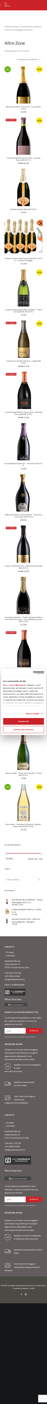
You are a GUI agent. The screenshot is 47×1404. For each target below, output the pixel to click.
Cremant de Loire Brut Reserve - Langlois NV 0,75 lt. (23, 362)
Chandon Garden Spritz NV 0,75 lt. (23, 209)
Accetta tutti (23, 721)
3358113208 (7, 6)
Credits (32, 1288)
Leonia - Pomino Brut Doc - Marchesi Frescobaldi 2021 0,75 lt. (23, 567)
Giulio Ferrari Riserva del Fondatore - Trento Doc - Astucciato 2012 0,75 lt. (23, 516)
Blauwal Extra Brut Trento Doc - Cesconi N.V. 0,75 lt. (23, 108)
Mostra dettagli (32, 713)
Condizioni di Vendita (20, 1288)
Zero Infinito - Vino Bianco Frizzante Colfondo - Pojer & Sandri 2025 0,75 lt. (23, 825)
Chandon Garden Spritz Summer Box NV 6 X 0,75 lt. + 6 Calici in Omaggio (23, 259)
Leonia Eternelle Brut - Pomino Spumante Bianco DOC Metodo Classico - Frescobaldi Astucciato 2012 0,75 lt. (23, 619)
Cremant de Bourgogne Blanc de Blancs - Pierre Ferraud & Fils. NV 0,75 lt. (23, 311)
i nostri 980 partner (17, 685)
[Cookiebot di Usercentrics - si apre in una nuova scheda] (33, 672)
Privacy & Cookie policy (36, 1286)
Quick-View (39, 69)
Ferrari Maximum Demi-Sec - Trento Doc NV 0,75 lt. (23, 464)
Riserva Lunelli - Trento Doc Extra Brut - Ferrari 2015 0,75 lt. (23, 774)
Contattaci (10, 955)
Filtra (9, 859)
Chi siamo (10, 952)
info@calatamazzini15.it (15, 979)
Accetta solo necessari (23, 729)
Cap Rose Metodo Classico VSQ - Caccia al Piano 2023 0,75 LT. (23, 159)
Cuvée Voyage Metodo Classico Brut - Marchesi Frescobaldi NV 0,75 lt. (23, 413)
